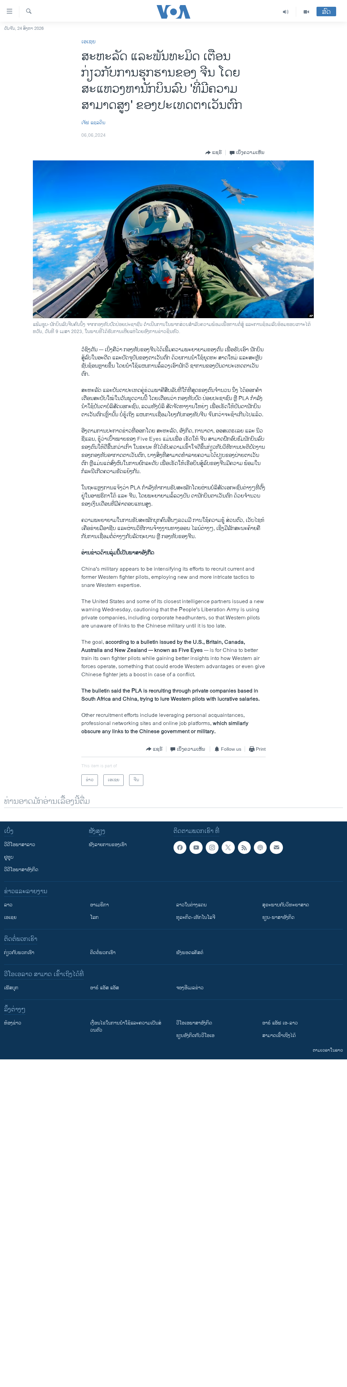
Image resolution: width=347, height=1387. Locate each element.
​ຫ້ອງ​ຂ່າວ (12, 1023)
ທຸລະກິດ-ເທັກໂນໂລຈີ (195, 917)
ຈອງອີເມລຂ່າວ (190, 987)
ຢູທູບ (9, 857)
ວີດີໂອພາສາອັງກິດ (21, 869)
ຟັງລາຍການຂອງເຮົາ (108, 844)
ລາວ (8, 904)
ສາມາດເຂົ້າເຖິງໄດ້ (279, 1035)
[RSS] (244, 847)
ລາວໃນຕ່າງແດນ (191, 904)
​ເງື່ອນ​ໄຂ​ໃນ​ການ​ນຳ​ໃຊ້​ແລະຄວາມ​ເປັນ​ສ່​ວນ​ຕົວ (125, 1026)
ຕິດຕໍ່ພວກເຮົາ (103, 952)
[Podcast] (260, 847)
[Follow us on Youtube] (195, 847)
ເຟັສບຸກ (11, 987)
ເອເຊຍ (88, 41)
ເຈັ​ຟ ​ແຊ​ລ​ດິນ (93, 123)
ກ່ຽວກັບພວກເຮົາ (19, 952)
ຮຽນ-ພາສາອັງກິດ (278, 917)
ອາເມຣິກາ (99, 904)
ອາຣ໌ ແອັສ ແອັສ (104, 987)
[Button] (213, 153)
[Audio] (285, 12)
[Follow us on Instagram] (212, 847)
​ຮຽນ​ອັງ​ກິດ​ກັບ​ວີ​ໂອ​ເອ (195, 1035)
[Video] (306, 12)
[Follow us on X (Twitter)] (228, 847)
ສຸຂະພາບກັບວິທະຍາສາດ (285, 904)
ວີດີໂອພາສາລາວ (19, 844)
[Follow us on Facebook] (180, 847)
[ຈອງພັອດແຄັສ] (276, 847)
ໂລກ (94, 917)
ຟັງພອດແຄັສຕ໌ (189, 952)
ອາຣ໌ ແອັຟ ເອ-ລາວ (280, 1023)
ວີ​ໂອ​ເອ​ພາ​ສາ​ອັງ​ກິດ (194, 1023)
